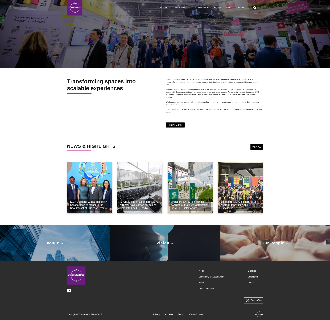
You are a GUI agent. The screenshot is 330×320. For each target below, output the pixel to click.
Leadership (253, 277)
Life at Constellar (206, 289)
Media (229, 8)
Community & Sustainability (211, 277)
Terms (181, 314)
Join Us (217, 8)
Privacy (156, 314)
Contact (240, 8)
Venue (201, 283)
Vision (201, 271)
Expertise (252, 271)
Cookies (169, 314)
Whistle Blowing (196, 314)
